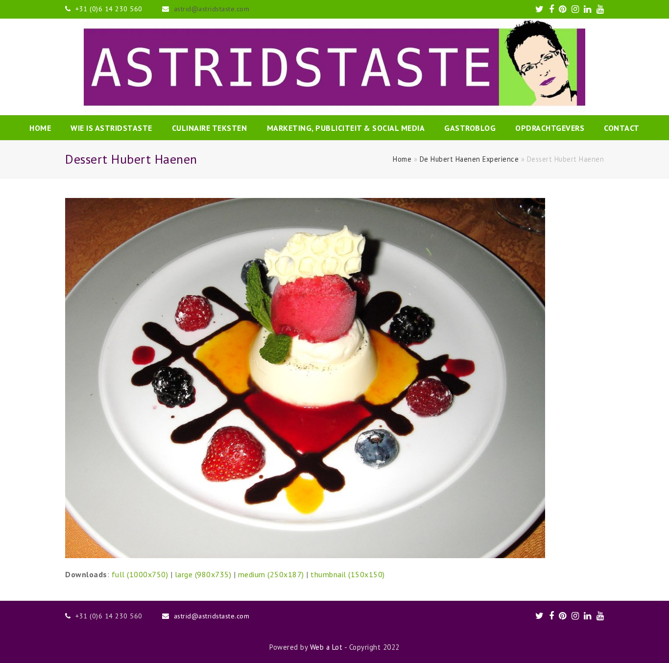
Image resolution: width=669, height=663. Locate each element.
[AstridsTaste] (334, 67)
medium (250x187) (271, 574)
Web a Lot (326, 647)
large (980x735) (203, 574)
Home (402, 159)
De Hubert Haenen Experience (469, 159)
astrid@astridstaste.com (212, 8)
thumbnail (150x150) (348, 574)
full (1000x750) (140, 574)
